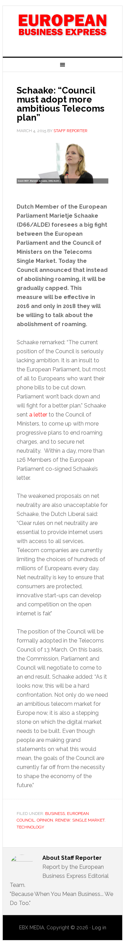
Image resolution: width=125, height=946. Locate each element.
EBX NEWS (62, 28)
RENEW (62, 820)
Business (55, 813)
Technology (30, 827)
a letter (38, 414)
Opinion (45, 820)
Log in (99, 927)
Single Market (88, 820)
